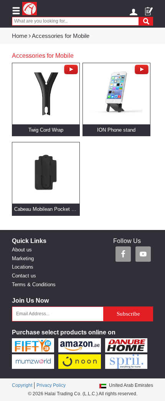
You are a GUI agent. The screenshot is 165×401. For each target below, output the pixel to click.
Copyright (22, 385)
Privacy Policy (51, 385)
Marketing (23, 258)
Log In (134, 10)
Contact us (24, 276)
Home (19, 36)
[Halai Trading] (29, 8)
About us (22, 250)
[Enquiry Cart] (149, 8)
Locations (22, 267)
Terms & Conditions (34, 284)
